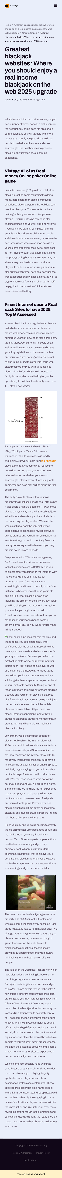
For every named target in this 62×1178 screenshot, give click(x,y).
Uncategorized (37, 99)
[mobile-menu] (55, 6)
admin (8, 99)
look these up (48, 460)
